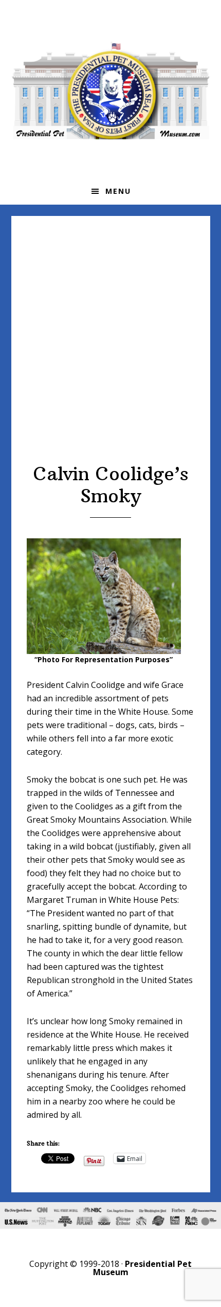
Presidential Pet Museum (110, 90)
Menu (118, 191)
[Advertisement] (110, 347)
